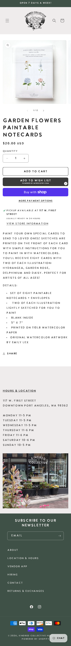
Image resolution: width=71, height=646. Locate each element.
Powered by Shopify (35, 639)
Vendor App (17, 566)
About (12, 550)
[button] (7, 21)
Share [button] (12, 353)
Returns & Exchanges (25, 591)
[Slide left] (27, 111)
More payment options (36, 201)
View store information (27, 223)
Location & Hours (23, 558)
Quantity (10, 151)
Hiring (12, 574)
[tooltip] (65, 183)
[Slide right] (44, 111)
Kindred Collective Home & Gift (41, 636)
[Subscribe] (60, 536)
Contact (15, 583)
